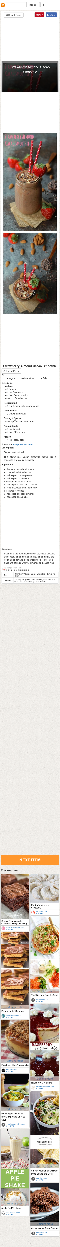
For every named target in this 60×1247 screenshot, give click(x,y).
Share (52, 14)
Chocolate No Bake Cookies (44, 1228)
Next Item (30, 860)
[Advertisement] (30, 39)
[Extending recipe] (44, 959)
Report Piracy (15, 14)
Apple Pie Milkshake (11, 1207)
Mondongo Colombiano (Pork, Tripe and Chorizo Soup (13, 1116)
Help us (32, 4)
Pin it (40, 14)
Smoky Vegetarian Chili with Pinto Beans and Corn (44, 1172)
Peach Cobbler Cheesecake (15, 1065)
